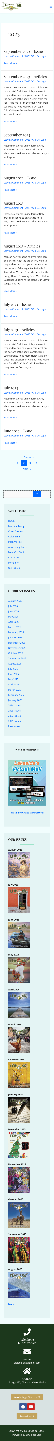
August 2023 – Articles (22, 245)
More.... (12, 1304)
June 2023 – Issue (18, 430)
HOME (11, 520)
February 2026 (16, 632)
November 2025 (16, 648)
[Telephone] (27, 1332)
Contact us (14, 557)
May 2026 (13, 616)
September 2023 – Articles (25, 76)
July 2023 (11, 387)
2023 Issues (14, 710)
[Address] (27, 1371)
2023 (27, 56)
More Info (13, 562)
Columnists (14, 536)
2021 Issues (14, 721)
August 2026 (15, 601)
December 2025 (16, 642)
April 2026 (13, 621)
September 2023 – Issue (23, 51)
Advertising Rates (17, 547)
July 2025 (13, 668)
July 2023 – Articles (19, 329)
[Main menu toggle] (51, 6)
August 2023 (13, 203)
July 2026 (13, 606)
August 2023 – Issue (20, 177)
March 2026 (14, 627)
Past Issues (14, 726)
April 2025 (13, 684)
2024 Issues (14, 705)
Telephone (27, 1339)
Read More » (10, 63)
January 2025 (15, 700)
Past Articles (15, 541)
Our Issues (14, 567)
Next (27, 468)
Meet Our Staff (16, 552)
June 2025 (13, 674)
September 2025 (17, 658)
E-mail (27, 1359)
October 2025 (15, 653)
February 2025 (16, 695)
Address (27, 1379)
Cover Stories (15, 531)
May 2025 (13, 679)
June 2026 (13, 611)
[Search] (37, 494)
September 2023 (17, 134)
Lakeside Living (16, 526)
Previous (27, 457)
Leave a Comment (13, 56)
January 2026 (15, 637)
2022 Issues (14, 715)
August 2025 (15, 663)
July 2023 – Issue (17, 304)
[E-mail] (27, 1351)
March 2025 (14, 689)
